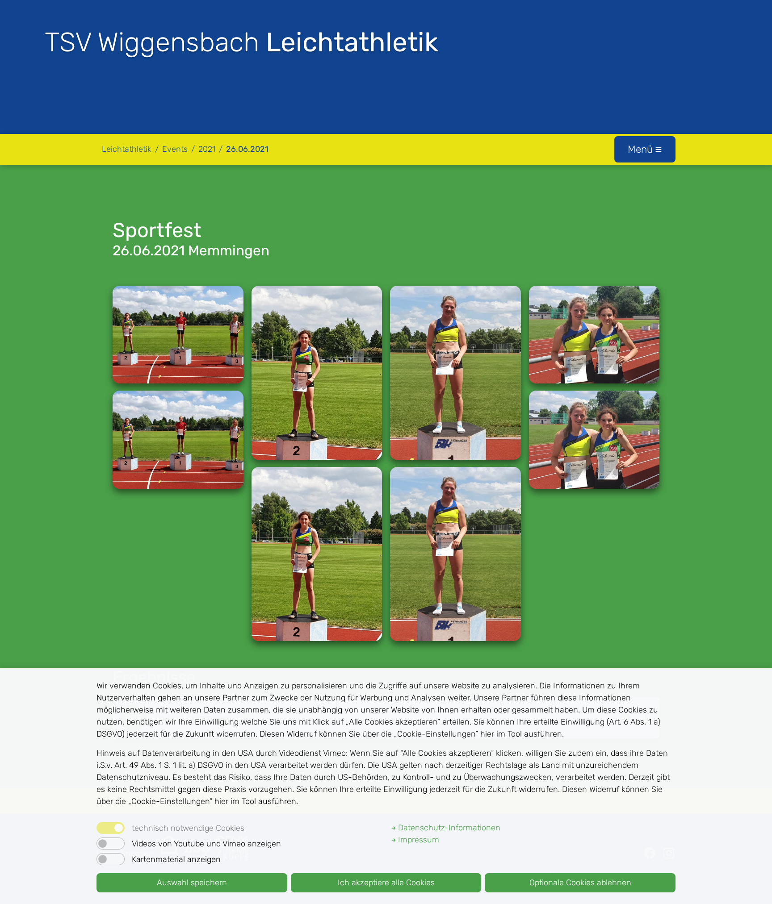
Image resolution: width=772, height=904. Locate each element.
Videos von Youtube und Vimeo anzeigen (206, 844)
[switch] (110, 843)
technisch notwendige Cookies (188, 828)
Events (175, 149)
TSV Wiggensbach (241, 42)
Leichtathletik (126, 149)
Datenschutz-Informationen (448, 828)
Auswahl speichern (192, 882)
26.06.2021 (247, 149)
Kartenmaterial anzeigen (176, 859)
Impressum (417, 840)
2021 (206, 149)
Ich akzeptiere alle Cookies (386, 882)
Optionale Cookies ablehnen (580, 882)
